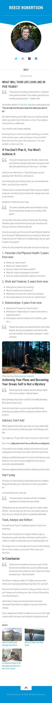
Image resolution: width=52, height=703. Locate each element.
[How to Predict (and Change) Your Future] (12, 634)
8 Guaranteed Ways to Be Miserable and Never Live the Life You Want (11, 666)
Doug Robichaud (16, 376)
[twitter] (16, 59)
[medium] (29, 59)
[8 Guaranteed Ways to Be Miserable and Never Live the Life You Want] (12, 655)
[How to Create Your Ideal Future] (35, 634)
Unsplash (30, 376)
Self (26, 69)
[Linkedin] (36, 59)
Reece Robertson (26, 7)
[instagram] (23, 59)
